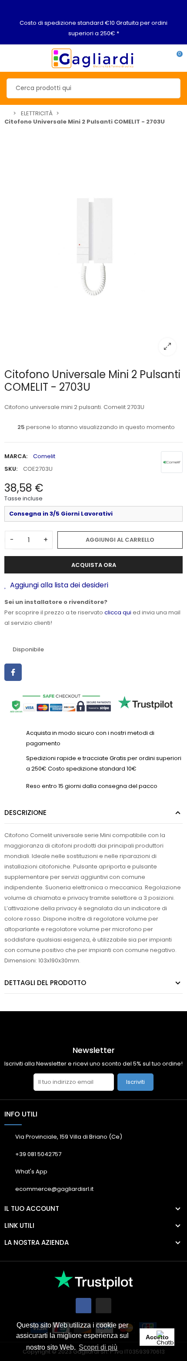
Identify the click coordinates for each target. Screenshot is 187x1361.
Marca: (15, 456)
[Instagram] (103, 1306)
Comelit (44, 456)
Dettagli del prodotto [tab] (45, 982)
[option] (93, 246)
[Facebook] (83, 1306)
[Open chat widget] (167, 1341)
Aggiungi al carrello (120, 540)
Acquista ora (93, 565)
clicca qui (117, 612)
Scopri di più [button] (98, 1347)
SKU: (10, 469)
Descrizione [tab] (25, 812)
